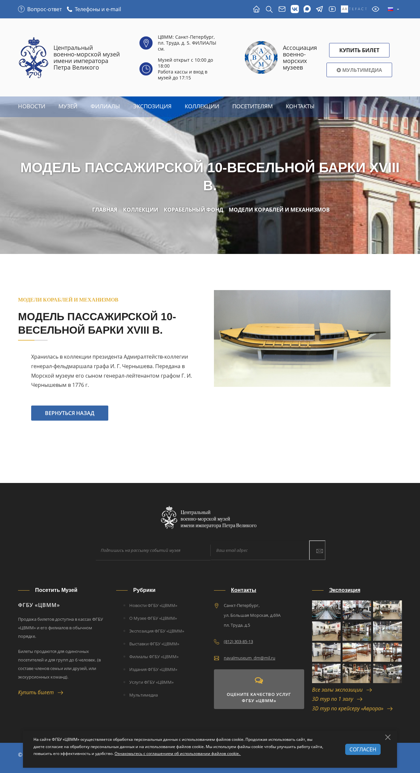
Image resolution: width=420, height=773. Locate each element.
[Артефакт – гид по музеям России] (354, 9)
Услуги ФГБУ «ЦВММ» (151, 682)
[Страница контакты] (282, 9)
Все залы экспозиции (339, 689)
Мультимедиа (361, 70)
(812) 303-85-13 (238, 641)
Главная (104, 210)
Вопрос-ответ (44, 9)
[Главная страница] (256, 9)
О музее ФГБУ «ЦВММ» (153, 618)
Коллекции (202, 106)
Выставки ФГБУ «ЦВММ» (154, 644)
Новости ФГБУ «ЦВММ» (153, 605)
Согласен (362, 749)
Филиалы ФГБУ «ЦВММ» (153, 656)
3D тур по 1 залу (334, 698)
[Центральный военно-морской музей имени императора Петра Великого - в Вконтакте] (295, 9)
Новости (31, 106)
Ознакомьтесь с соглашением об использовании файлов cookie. (178, 753)
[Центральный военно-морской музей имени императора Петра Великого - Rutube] (332, 9)
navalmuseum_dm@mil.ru (249, 658)
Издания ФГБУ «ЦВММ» (153, 669)
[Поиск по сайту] (269, 9)
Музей (67, 106)
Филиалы (105, 106)
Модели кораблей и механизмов (279, 210)
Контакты (300, 106)
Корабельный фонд (193, 210)
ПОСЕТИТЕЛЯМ (252, 106)
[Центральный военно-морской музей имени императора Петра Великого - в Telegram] (319, 9)
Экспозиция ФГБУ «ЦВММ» (156, 631)
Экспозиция (152, 106)
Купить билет (38, 692)
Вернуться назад (69, 413)
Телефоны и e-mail (98, 9)
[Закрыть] (388, 737)
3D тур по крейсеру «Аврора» (349, 708)
